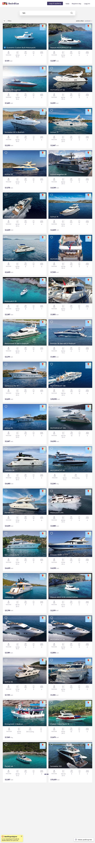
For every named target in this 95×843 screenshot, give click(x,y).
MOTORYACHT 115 (57, 259)
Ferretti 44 (9, 766)
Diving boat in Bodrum (14, 724)
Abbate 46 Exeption (13, 90)
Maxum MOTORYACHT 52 (60, 47)
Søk (24, 13)
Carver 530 (54, 301)
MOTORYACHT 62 (57, 470)
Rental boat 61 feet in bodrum (17, 343)
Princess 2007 (55, 555)
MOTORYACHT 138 (57, 386)
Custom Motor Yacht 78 (59, 724)
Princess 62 (9, 259)
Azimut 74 (54, 217)
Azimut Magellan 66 (58, 174)
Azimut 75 (54, 132)
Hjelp (67, 4)
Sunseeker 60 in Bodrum (14, 132)
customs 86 (9, 597)
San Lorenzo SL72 (12, 555)
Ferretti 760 (9, 513)
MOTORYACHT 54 (12, 639)
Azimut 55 (9, 174)
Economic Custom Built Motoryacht (21, 47)
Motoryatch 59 (11, 301)
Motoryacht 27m (56, 513)
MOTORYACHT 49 (57, 682)
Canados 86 (9, 470)
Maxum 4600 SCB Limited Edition (64, 597)
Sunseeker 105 (56, 766)
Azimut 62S (9, 217)
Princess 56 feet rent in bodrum (62, 343)
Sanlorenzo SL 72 (11, 386)
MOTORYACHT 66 (57, 90)
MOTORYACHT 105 (57, 428)
